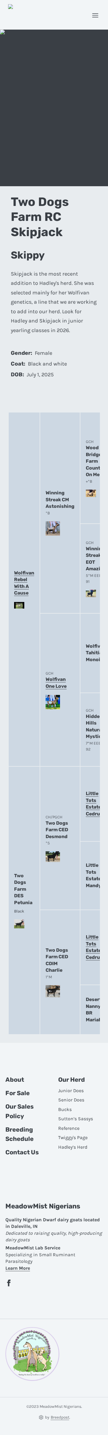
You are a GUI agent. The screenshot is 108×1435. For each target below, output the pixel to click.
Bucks (65, 1109)
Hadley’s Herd (72, 1147)
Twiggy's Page (73, 1137)
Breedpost (60, 1417)
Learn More (17, 1268)
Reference (69, 1128)
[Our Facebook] (8, 1283)
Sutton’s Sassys (75, 1118)
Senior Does (71, 1100)
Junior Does (71, 1090)
